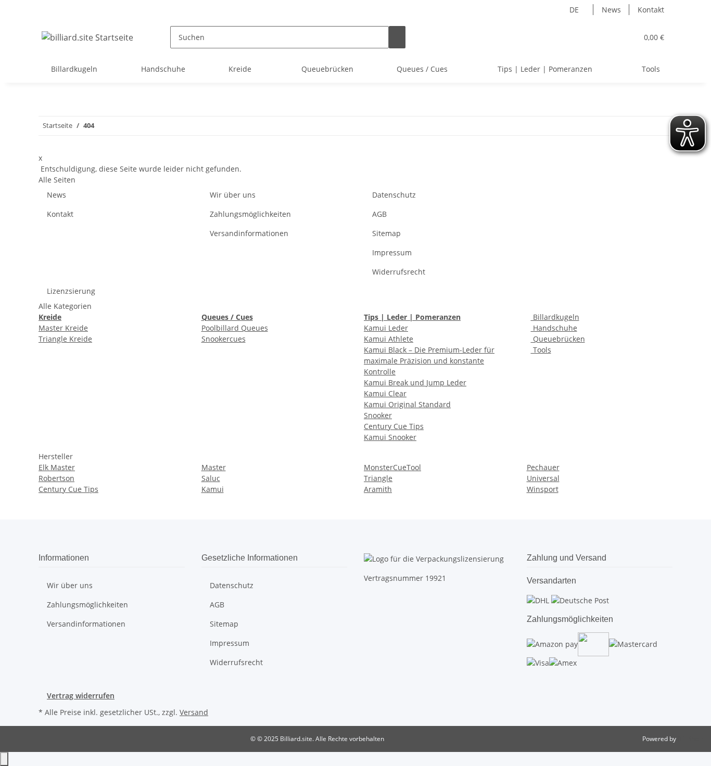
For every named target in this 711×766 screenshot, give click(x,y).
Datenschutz (394, 195)
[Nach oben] (4, 759)
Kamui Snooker (390, 437)
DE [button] (575, 10)
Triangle (378, 478)
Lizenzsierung (71, 291)
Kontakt (651, 10)
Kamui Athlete (388, 339)
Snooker (378, 415)
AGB (379, 214)
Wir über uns (233, 195)
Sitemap (386, 233)
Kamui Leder (386, 328)
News (611, 10)
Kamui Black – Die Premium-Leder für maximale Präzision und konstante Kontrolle (429, 360)
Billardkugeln (555, 317)
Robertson (56, 478)
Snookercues (223, 339)
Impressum (392, 252)
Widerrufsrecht (398, 272)
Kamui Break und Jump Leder (415, 382)
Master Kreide (63, 328)
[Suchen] (397, 37)
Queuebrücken (558, 339)
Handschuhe (554, 328)
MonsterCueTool (392, 467)
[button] (608, 37)
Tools (541, 350)
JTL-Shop (690, 738)
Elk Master (57, 467)
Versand (194, 712)
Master (213, 467)
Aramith (378, 489)
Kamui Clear (385, 393)
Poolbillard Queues (234, 328)
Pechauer (543, 467)
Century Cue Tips (394, 426)
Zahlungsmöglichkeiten (250, 214)
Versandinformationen (249, 233)
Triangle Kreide (65, 339)
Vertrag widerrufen (81, 695)
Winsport (542, 489)
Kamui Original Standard (407, 404)
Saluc (210, 478)
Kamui (212, 489)
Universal (543, 478)
